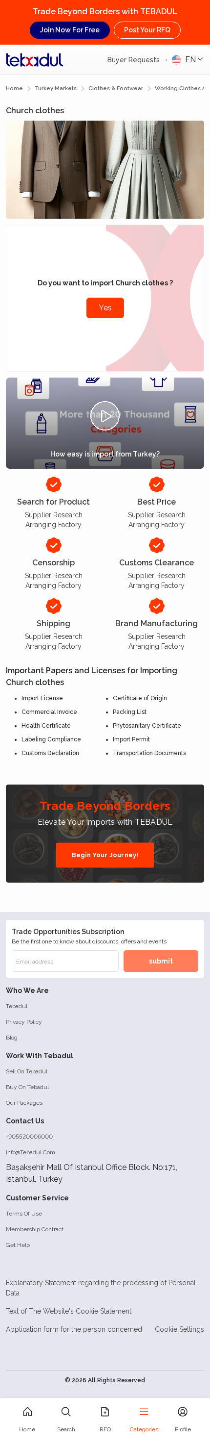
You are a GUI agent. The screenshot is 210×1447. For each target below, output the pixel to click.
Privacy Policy (24, 1021)
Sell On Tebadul (26, 1071)
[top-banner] (34, 60)
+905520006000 (29, 1136)
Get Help (18, 1245)
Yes (105, 307)
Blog (12, 1037)
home (14, 88)
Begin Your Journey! (105, 855)
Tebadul (16, 1006)
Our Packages (24, 1102)
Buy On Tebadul (27, 1087)
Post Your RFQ (147, 30)
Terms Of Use (24, 1213)
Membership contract (34, 1229)
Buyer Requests (134, 60)
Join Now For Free (70, 30)
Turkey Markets (56, 88)
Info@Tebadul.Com (30, 1152)
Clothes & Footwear (115, 88)
